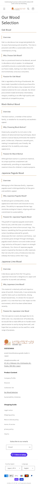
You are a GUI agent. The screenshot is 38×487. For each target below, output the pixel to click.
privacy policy (8, 429)
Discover (7, 383)
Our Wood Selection (11, 392)
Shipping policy (9, 415)
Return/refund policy (11, 420)
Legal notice (8, 410)
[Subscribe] (29, 447)
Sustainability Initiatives (12, 397)
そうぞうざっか (15, 483)
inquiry (6, 434)
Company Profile (10, 378)
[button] (4, 8)
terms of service (9, 424)
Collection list (9, 388)
